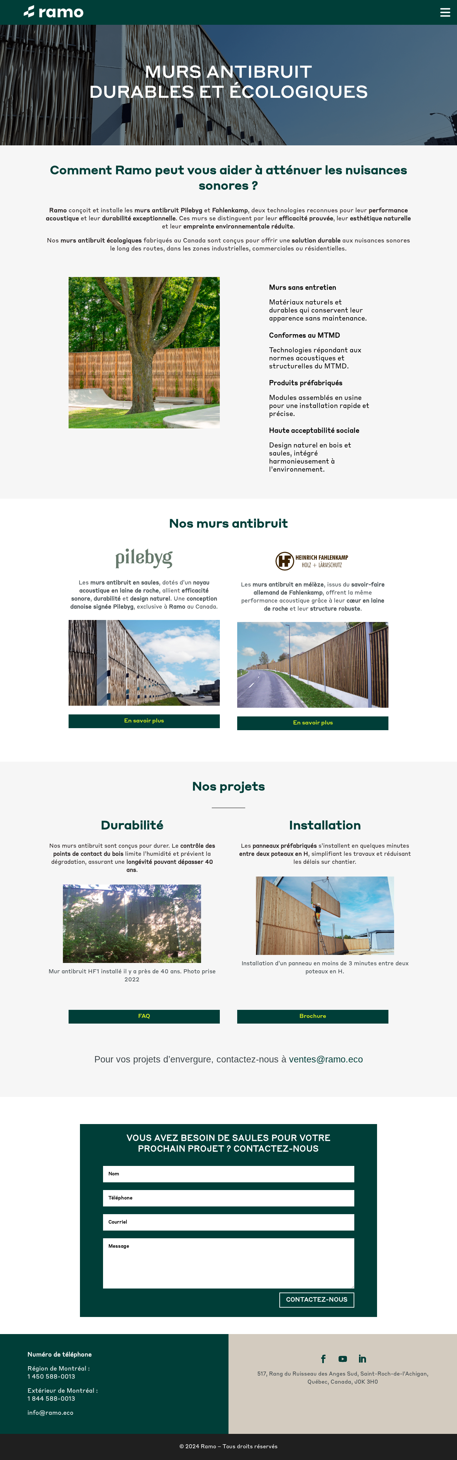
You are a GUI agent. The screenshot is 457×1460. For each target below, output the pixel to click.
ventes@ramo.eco (326, 1059)
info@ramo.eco (50, 1413)
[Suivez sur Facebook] (323, 1359)
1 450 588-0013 (51, 1377)
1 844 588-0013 (51, 1399)
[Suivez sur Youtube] (343, 1359)
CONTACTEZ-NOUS (317, 1300)
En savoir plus (144, 721)
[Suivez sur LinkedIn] (362, 1359)
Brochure (312, 1016)
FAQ (144, 1016)
